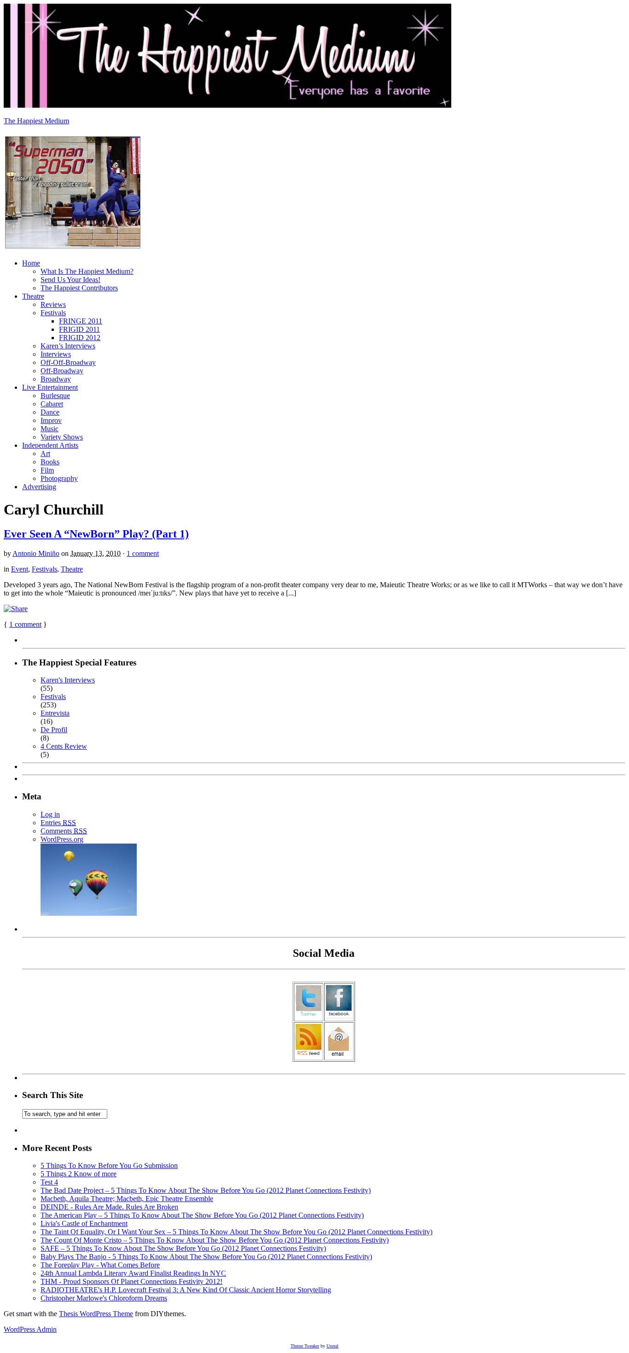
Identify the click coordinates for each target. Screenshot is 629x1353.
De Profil (54, 730)
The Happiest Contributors (79, 288)
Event (19, 569)
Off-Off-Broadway (68, 362)
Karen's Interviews (68, 680)
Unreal (332, 1345)
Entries (58, 823)
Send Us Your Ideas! (70, 279)
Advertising (39, 487)
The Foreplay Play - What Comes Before (100, 1265)
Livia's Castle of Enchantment (84, 1223)
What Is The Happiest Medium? (87, 271)
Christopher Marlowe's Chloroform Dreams (104, 1298)
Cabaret (52, 404)
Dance (50, 412)
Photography (59, 478)
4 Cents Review (64, 746)
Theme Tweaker (305, 1345)
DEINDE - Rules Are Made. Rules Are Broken (109, 1207)
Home (31, 263)
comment (25, 624)
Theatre (33, 296)
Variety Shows (62, 437)
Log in (50, 814)
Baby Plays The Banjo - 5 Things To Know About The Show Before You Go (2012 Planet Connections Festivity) (206, 1256)
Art (45, 453)
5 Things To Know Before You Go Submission (109, 1165)
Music (49, 429)
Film (47, 470)
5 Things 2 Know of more (78, 1174)
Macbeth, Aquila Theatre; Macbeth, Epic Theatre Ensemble (127, 1199)
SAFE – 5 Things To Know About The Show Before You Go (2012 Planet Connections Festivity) (183, 1248)
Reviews (53, 304)
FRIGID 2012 (79, 337)
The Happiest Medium (36, 121)
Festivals (53, 313)
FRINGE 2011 (80, 321)
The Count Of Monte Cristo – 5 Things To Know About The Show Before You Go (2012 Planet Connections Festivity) (215, 1240)
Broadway (56, 379)
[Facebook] (339, 1016)
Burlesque (55, 395)
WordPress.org (62, 839)
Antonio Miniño (35, 553)
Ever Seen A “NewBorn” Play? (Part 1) (96, 534)
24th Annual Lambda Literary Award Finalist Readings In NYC (133, 1273)
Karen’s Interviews (68, 346)
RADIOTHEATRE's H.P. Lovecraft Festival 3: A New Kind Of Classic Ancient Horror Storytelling (186, 1290)
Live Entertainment (50, 387)
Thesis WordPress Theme (96, 1314)
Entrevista (55, 713)
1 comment (143, 553)
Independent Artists (50, 445)
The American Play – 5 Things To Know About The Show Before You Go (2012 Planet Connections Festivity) (202, 1215)
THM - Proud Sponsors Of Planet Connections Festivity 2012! (131, 1281)
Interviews (56, 354)
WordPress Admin (30, 1329)
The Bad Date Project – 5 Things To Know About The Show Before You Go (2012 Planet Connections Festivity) (206, 1190)
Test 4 (49, 1182)
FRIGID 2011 (79, 329)
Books (50, 462)
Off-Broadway (62, 371)
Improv (51, 420)
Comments (64, 831)
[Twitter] (308, 1016)
